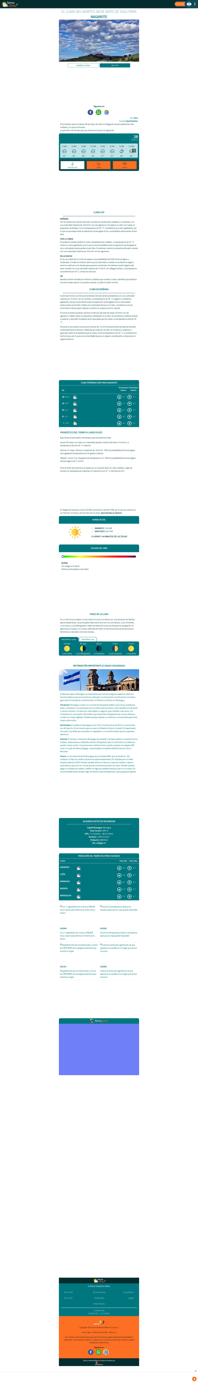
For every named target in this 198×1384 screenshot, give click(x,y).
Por (134, 117)
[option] (72, 165)
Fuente (128, 121)
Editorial (105, 1313)
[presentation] (134, 151)
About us (112, 1332)
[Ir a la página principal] (10, 4)
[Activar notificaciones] (194, 1379)
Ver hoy (114, 65)
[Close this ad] (196, 1371)
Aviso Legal (86, 1332)
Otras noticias (99, 1303)
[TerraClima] (189, 4)
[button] (194, 4)
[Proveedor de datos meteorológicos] (99, 1363)
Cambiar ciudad (83, 65)
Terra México (128, 1292)
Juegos (131, 1298)
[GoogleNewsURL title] (106, 112)
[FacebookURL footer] (91, 1351)
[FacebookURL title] (90, 112)
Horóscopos (99, 1298)
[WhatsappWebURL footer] (98, 1351)
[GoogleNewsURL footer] (106, 1351)
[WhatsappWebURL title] (98, 112)
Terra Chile (68, 1292)
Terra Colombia (99, 1292)
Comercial (93, 1313)
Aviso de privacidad (99, 1332)
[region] (99, 87)
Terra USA (68, 1298)
